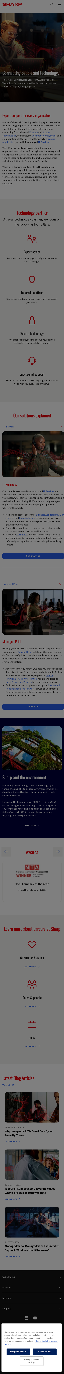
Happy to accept (18, 1352)
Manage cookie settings (31, 1361)
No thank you (44, 1352)
